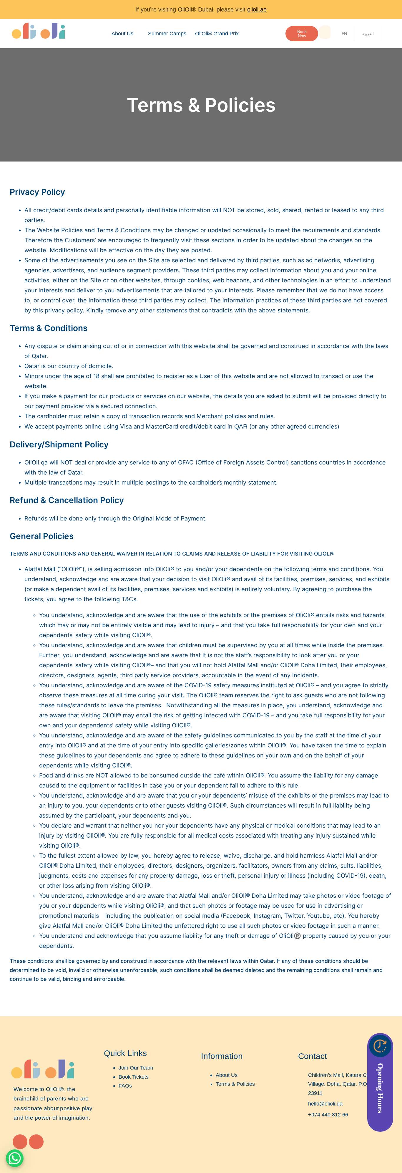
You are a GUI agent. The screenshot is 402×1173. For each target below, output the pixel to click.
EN (344, 33)
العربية (368, 33)
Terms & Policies (235, 1084)
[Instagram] (20, 1141)
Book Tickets (134, 1077)
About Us (122, 34)
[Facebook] (36, 1141)
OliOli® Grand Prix (217, 34)
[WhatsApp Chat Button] (15, 1158)
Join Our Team (136, 1068)
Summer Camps (167, 34)
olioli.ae (257, 9)
